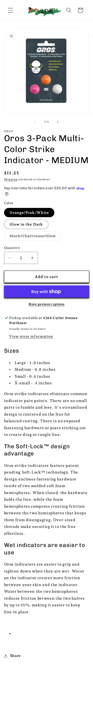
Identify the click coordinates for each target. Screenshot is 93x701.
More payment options (46, 304)
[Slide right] (57, 122)
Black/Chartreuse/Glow (36, 237)
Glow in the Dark (26, 224)
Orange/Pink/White (29, 212)
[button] (10, 10)
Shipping (10, 179)
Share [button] (15, 655)
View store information (31, 336)
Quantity (12, 248)
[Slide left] (35, 122)
